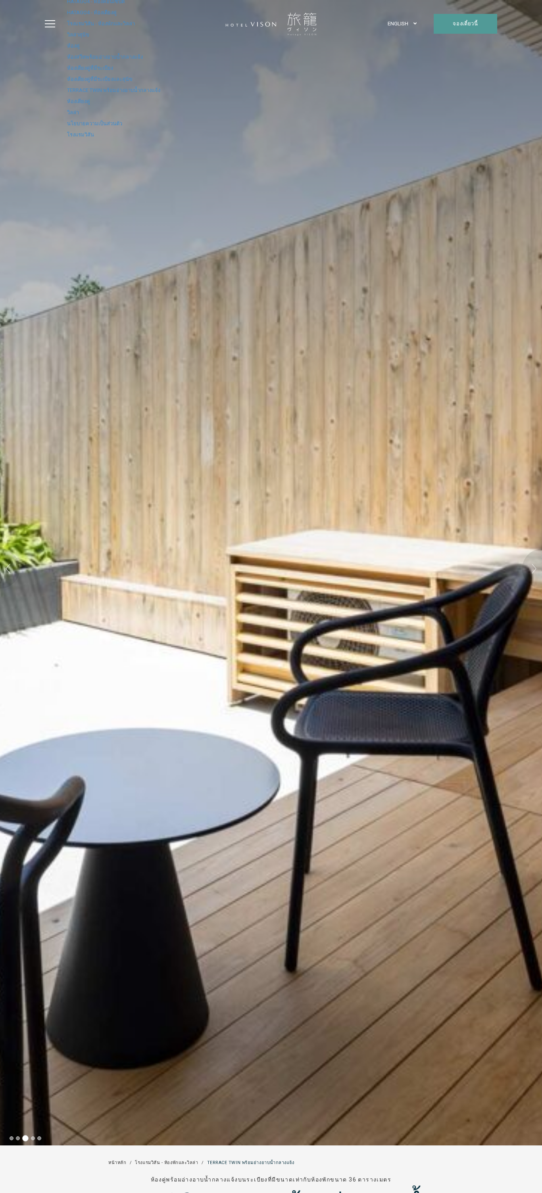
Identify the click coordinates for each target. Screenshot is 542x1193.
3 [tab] (25, 1138)
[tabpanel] (271, 572)
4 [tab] (33, 1138)
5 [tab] (39, 1138)
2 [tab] (17, 1138)
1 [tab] (11, 1138)
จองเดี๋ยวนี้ (465, 24)
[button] (10, 569)
